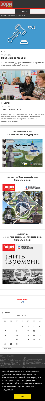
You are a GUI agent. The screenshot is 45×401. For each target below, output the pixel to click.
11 (28, 331)
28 (5, 344)
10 (22, 331)
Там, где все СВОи (11, 109)
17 (22, 335)
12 (34, 331)
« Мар (4, 349)
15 (11, 335)
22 (11, 340)
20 (39, 335)
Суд (3, 51)
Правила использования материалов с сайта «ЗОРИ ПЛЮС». (33, 366)
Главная (3, 16)
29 (11, 344)
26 (34, 340)
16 (17, 335)
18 (28, 335)
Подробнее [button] (8, 390)
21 (5, 340)
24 (22, 340)
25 (28, 340)
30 (17, 344)
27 (39, 340)
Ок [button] (22, 396)
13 (39, 331)
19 (34, 335)
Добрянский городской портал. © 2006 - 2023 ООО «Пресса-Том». (32, 360)
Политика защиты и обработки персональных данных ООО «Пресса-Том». (33, 363)
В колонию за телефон (13, 58)
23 (17, 340)
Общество (5, 103)
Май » (10, 349)
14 (5, 335)
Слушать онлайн (22, 237)
